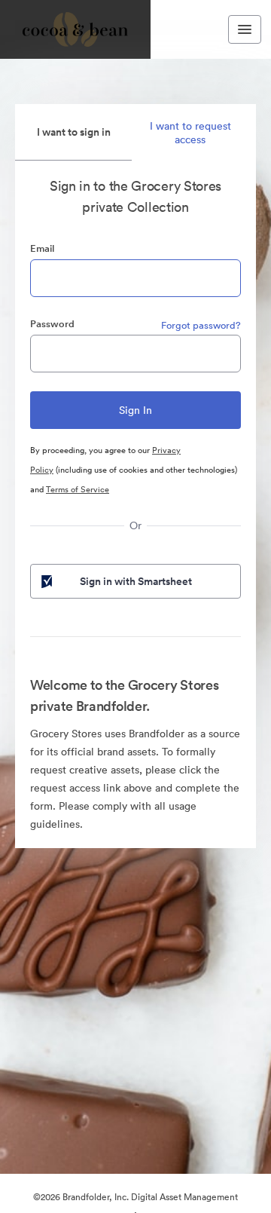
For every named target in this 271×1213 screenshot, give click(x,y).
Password (52, 323)
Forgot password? (201, 325)
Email (42, 248)
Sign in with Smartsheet (136, 581)
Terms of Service (77, 489)
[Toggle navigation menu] (244, 29)
